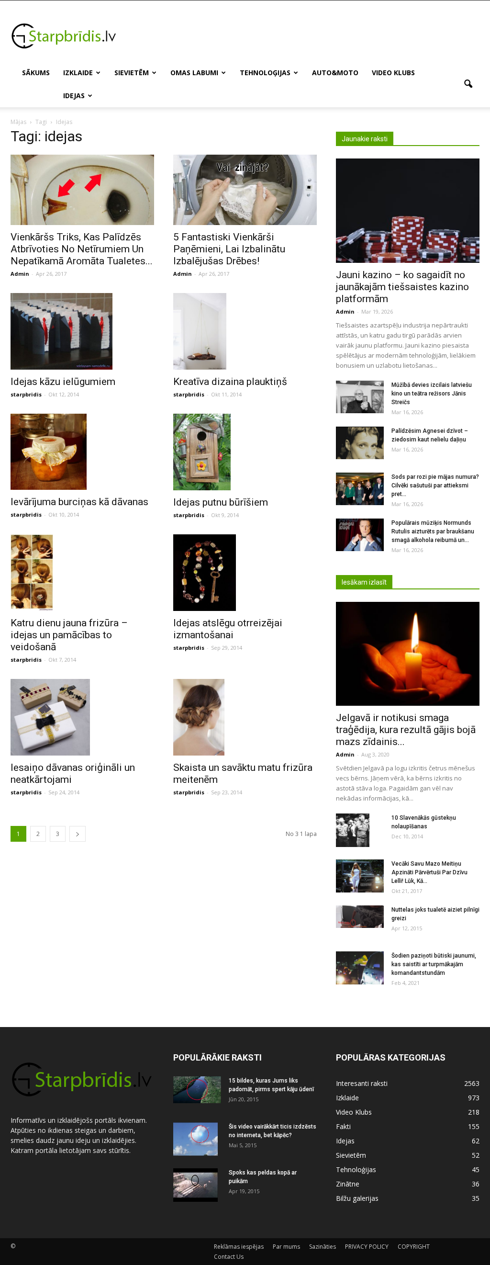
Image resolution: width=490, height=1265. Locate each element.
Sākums (36, 72)
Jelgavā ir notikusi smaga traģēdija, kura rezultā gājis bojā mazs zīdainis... (406, 729)
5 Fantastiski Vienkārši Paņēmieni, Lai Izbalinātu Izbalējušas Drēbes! (229, 249)
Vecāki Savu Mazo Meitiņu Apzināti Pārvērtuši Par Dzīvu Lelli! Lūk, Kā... (429, 872)
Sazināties (322, 1246)
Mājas (18, 122)
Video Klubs (393, 72)
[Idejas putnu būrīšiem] (245, 452)
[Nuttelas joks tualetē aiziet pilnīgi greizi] (360, 916)
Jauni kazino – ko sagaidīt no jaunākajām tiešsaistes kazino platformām (402, 287)
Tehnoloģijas (265, 72)
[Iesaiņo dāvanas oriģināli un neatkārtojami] (82, 717)
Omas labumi (194, 72)
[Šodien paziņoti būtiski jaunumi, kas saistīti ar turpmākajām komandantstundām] (360, 967)
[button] (468, 84)
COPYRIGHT (414, 1246)
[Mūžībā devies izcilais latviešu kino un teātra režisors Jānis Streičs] (360, 397)
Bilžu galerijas (357, 1198)
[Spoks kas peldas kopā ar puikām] (195, 1185)
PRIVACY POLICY (367, 1246)
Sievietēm (131, 72)
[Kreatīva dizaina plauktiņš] (245, 331)
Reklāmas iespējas (239, 1246)
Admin (20, 273)
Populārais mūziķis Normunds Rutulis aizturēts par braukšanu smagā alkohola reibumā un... (432, 531)
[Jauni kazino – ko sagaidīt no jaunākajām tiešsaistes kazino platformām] (407, 210)
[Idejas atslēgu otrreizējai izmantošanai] (245, 572)
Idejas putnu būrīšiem (220, 502)
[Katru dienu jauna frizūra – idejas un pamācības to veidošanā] (82, 572)
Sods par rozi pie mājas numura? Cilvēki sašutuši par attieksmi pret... (435, 485)
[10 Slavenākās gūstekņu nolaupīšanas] (352, 830)
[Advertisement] (305, 35)
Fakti (343, 1126)
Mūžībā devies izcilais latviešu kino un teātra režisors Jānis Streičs (431, 394)
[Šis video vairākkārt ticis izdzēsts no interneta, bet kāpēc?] (195, 1139)
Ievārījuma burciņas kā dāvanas (79, 502)
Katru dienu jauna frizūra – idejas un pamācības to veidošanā (69, 635)
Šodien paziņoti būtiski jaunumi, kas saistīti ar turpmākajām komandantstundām (433, 964)
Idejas (74, 95)
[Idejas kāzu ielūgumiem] (82, 331)
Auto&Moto (335, 72)
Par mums (286, 1246)
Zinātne (347, 1183)
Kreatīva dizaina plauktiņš (230, 381)
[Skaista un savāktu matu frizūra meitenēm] (245, 717)
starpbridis (26, 394)
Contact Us (229, 1257)
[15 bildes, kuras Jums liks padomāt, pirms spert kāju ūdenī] (197, 1089)
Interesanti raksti (362, 1083)
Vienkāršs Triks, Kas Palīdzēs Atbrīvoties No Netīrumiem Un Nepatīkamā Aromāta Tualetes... (82, 249)
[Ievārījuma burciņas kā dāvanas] (82, 452)
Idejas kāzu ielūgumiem (63, 381)
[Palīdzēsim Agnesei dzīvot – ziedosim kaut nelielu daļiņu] (360, 443)
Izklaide (78, 72)
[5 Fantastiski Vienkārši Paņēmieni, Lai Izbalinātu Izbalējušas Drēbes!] (245, 190)
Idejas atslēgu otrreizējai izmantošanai (227, 629)
